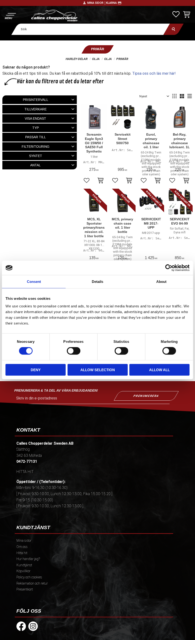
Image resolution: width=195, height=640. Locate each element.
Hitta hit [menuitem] (21, 553)
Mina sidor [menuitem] (23, 541)
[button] (10, 15)
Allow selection (97, 370)
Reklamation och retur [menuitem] (32, 583)
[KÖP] (100, 181)
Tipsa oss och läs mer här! (154, 73)
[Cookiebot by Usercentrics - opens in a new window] (169, 267)
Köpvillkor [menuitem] (23, 571)
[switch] (73, 351)
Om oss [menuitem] (22, 547)
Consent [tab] (34, 282)
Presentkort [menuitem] (24, 589)
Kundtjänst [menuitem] (24, 565)
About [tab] (161, 282)
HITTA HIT (25, 471)
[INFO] (157, 181)
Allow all (159, 370)
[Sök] (173, 29)
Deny (36, 370)
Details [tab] (97, 282)
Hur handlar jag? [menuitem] (28, 559)
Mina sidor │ (96, 3)
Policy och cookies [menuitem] (29, 577)
